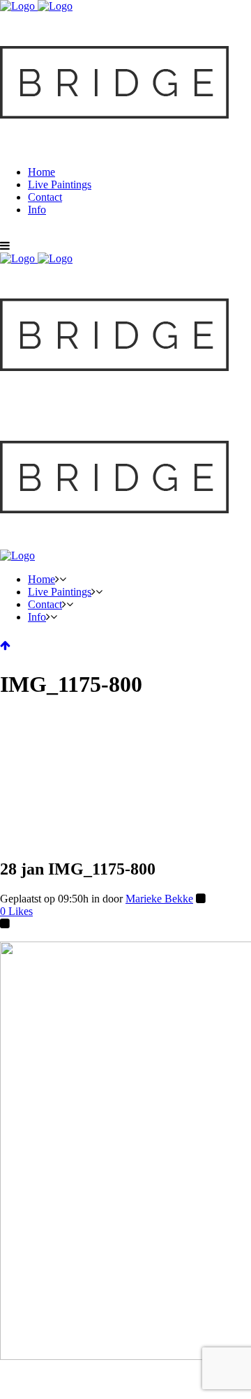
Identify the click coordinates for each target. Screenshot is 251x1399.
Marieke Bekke (159, 899)
